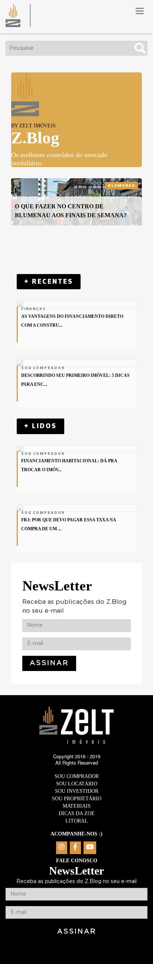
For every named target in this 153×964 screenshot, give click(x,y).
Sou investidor (76, 791)
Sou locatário (76, 783)
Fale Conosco (76, 860)
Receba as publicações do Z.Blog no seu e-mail (74, 606)
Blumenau (121, 186)
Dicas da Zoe (77, 813)
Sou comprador (77, 776)
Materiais (77, 806)
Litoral (76, 821)
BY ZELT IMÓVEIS (33, 125)
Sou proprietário (76, 798)
